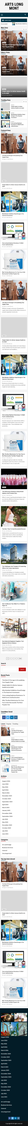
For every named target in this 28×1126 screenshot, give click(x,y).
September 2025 (7, 801)
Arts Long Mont (14, 6)
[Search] (25, 14)
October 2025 (6, 798)
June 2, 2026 (5, 531)
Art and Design (6, 844)
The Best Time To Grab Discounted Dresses (14, 529)
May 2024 (5, 822)
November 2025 (7, 796)
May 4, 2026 (5, 645)
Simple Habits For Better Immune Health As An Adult (12, 686)
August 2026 (6, 781)
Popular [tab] (8, 724)
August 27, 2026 (6, 73)
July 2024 (5, 819)
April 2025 (5, 804)
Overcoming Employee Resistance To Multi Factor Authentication (17, 124)
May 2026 (5, 787)
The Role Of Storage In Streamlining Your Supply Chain (13, 681)
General (4, 42)
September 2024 (7, 816)
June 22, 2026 (5, 246)
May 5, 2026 (5, 607)
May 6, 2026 (5, 570)
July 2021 (5, 831)
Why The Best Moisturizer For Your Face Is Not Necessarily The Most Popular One (13, 702)
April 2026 (5, 790)
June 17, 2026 (5, 275)
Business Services (7, 847)
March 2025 (5, 807)
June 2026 (5, 784)
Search (3, 663)
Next (20, 658)
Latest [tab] (3, 724)
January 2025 (6, 810)
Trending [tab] (15, 724)
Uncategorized (5, 268)
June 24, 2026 (5, 48)
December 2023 (7, 825)
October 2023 (6, 828)
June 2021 (5, 834)
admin (11, 48)
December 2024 (7, 813)
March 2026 (5, 793)
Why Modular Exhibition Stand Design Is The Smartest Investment (18, 116)
